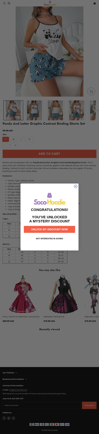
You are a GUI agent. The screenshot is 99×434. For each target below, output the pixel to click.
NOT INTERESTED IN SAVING (49, 238)
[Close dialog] (75, 186)
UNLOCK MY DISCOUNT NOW (49, 229)
